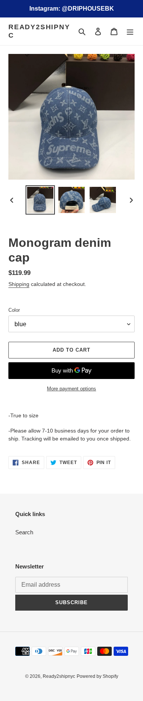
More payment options (71, 389)
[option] (40, 199)
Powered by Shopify (97, 676)
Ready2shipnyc (39, 31)
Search (24, 532)
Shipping (18, 284)
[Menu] (130, 31)
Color (14, 310)
